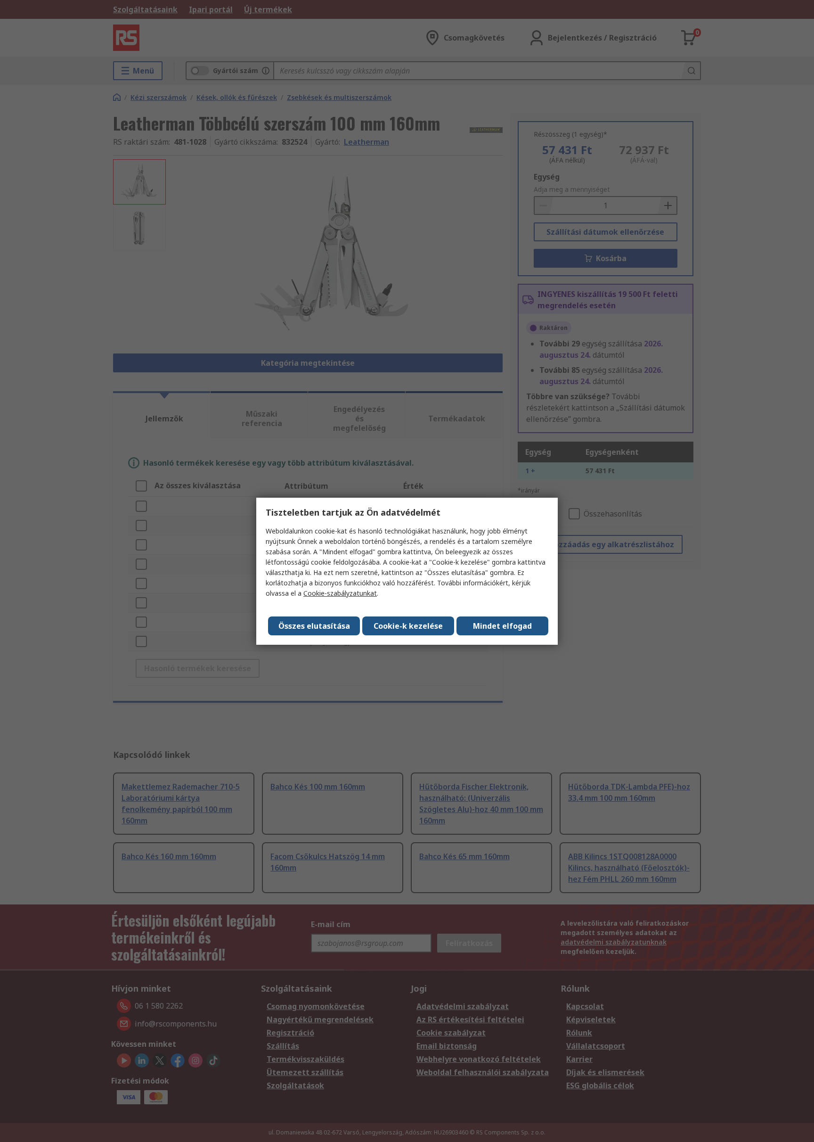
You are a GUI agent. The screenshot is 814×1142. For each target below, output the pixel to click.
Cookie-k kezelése (408, 626)
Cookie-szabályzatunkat (340, 593)
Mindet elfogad (502, 626)
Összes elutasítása (314, 626)
